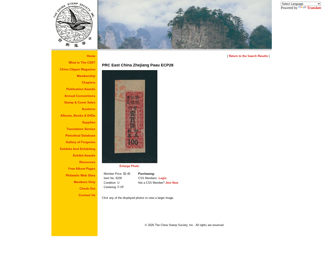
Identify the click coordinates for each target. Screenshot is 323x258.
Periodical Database (80, 135)
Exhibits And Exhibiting (77, 149)
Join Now (171, 182)
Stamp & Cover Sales (79, 102)
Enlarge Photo (129, 166)
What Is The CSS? (82, 62)
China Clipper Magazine (77, 69)
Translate (314, 8)
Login (163, 178)
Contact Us (87, 195)
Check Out (87, 188)
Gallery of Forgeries (80, 142)
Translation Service (81, 129)
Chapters (88, 82)
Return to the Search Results (248, 56)
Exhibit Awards (84, 155)
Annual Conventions (79, 96)
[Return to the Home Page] (74, 48)
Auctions (88, 109)
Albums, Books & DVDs (77, 115)
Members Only (84, 182)
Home (91, 56)
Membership (86, 76)
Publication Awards (80, 89)
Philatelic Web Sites (80, 175)
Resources (87, 162)
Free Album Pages (81, 168)
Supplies (88, 122)
